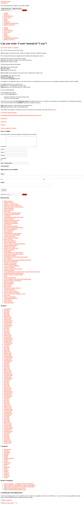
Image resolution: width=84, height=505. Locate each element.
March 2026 (7, 316)
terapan (6, 489)
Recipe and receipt (9, 302)
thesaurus (6, 474)
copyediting (4, 112)
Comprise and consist (9, 236)
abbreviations (7, 449)
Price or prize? (7, 224)
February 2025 (8, 335)
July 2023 (6, 363)
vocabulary (7, 476)
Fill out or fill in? (8, 239)
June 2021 (6, 400)
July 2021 (6, 398)
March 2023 (7, 369)
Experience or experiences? (11, 261)
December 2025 (8, 320)
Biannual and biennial (9, 246)
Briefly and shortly (9, 283)
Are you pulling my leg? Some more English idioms (17, 279)
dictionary (6, 453)
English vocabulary (9, 458)
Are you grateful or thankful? (11, 265)
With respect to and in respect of (12, 288)
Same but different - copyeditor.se (12, 485)
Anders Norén (10, 503)
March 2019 (7, 440)
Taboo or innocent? (9, 208)
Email (3, 152)
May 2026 (6, 313)
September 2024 (8, 343)
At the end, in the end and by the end (13, 254)
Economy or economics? (10, 263)
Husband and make (9, 202)
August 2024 (7, 344)
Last (44, 179)
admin (9, 47)
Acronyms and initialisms (10, 298)
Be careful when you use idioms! (12, 280)
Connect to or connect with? (11, 248)
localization (7, 467)
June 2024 (6, 347)
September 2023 (8, 360)
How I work (7, 17)
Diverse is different (9, 218)
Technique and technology (11, 245)
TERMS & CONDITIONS (11, 23)
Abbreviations (7, 299)
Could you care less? (9, 289)
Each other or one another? (11, 226)
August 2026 (7, 309)
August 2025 (7, 326)
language (17, 115)
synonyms (6, 473)
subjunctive (31, 115)
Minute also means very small (11, 220)
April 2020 (7, 421)
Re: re (5, 276)
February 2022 (8, 388)
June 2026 (6, 312)
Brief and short (8, 285)
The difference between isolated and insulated (16, 257)
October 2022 (7, 376)
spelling (6, 471)
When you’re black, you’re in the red (13, 207)
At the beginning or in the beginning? (13, 252)
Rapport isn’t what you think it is (12, 205)
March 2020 (7, 422)
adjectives (6, 451)
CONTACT (7, 22)
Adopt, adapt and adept (10, 255)
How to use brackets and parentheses (13, 227)
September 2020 (8, 413)
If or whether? (7, 258)
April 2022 (7, 385)
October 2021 (7, 394)
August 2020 (7, 415)
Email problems (8, 232)
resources (6, 470)
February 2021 (8, 406)
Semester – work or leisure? (11, 204)
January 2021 (7, 407)
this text (53, 109)
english (8, 115)
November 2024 (8, 340)
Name (3, 149)
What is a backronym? (10, 296)
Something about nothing (10, 221)
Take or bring (7, 286)
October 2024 (7, 341)
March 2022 (7, 387)
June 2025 (6, 329)
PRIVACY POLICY (9, 25)
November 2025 (8, 322)
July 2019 (6, 434)
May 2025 (6, 331)
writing (6, 477)
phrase (5, 468)
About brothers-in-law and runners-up (14, 273)
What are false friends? (10, 242)
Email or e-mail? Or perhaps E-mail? (13, 274)
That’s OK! (7, 295)
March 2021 (7, 404)
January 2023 (7, 372)
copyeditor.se (4, 3)
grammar (14, 112)
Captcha (3, 158)
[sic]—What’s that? (9, 230)
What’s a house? (8, 201)
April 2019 (7, 438)
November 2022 (8, 375)
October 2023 (7, 359)
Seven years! (7, 211)
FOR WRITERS (8, 16)
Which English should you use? (17, 488)
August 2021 (7, 397)
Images (6, 19)
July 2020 (6, 416)
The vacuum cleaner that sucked (12, 212)
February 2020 (8, 424)
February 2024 (8, 353)
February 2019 (8, 441)
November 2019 (8, 428)
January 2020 (7, 425)
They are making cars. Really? (12, 292)
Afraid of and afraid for (10, 277)
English (9, 112)
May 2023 (6, 366)
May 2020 (6, 419)
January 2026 (7, 319)
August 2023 (7, 362)
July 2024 (6, 345)
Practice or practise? (9, 249)
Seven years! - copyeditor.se (11, 486)
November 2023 (8, 357)
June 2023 (6, 365)
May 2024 (6, 348)
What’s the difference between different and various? (17, 260)
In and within (7, 251)
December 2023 (8, 356)
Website (3, 155)
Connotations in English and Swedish (13, 217)
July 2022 (6, 381)
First (2, 179)
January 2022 (7, 390)
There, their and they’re (10, 240)
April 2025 (7, 332)
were (39, 115)
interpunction (7, 462)
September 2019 (8, 431)
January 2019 (7, 443)
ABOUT (6, 14)
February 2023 (8, 371)
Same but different (8, 210)
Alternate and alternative (10, 264)
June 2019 (6, 435)
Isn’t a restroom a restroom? (11, 238)
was (37, 115)
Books (5, 20)
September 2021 (8, 396)
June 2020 (6, 418)
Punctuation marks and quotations (12, 233)
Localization (7, 215)
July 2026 (6, 310)
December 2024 (8, 338)
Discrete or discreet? (9, 270)
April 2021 (7, 403)
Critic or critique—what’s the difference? (14, 243)
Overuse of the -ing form (10, 291)
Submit (4, 190)
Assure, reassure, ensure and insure (13, 268)
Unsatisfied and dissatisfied (11, 223)
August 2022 (7, 379)
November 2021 (8, 393)
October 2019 (7, 429)
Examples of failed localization (12, 214)
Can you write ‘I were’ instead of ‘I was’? (15, 293)
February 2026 (8, 317)
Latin (5, 465)
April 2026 (7, 315)
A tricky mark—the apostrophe (12, 235)
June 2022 (6, 382)
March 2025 (7, 334)
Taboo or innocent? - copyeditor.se (13, 483)
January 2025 (7, 337)
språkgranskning (24, 115)
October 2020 (7, 412)
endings (6, 455)
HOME (6, 13)
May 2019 (6, 437)
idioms (5, 461)
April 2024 (7, 350)
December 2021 (8, 391)
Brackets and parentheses (10, 229)
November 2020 (8, 410)
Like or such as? (8, 301)
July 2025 (6, 328)
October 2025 (7, 323)
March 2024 (7, 351)
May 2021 (6, 401)
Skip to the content (5, 1)
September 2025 (8, 325)
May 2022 (6, 384)
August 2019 (7, 432)
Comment (3, 146)
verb (35, 115)
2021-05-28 (4, 47)
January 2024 (7, 354)
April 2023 (7, 368)
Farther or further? (8, 282)
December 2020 (8, 409)
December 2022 (8, 373)
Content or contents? (9, 267)
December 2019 (8, 426)
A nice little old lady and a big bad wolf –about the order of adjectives (22, 271)
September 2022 (8, 378)
